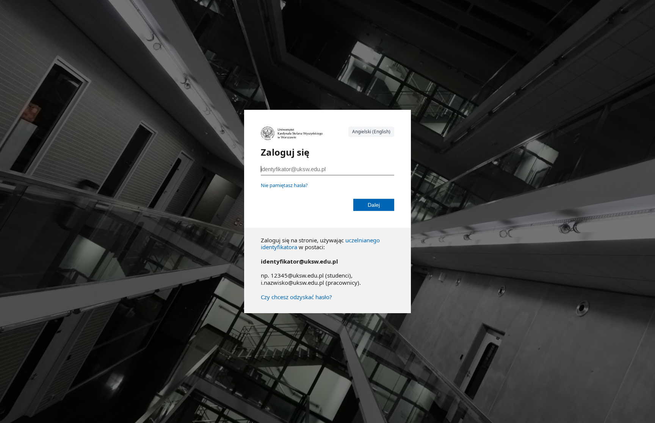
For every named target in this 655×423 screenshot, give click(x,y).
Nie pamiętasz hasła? (284, 185)
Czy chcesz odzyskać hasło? (296, 297)
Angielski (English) (371, 131)
